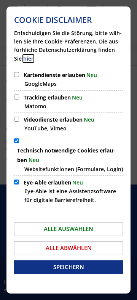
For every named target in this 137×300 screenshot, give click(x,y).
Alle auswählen (68, 229)
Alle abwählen (69, 248)
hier (28, 58)
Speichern (68, 267)
